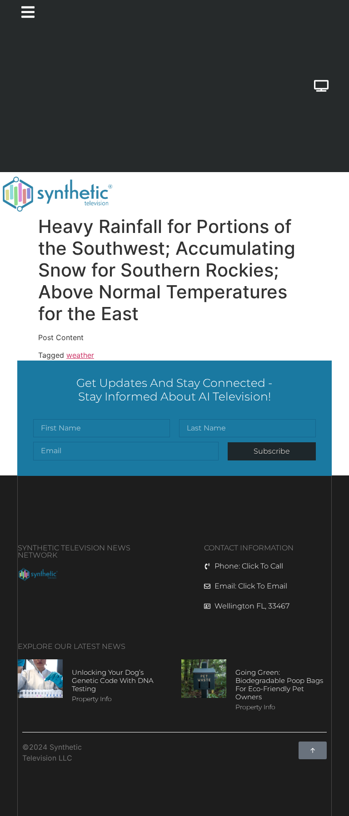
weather (80, 355)
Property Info (92, 699)
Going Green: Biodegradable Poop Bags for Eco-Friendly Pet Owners (279, 684)
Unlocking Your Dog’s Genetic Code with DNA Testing (113, 680)
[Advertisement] (125, 99)
